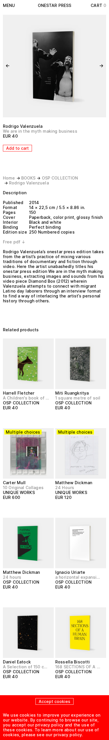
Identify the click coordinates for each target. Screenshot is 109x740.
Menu (9, 5)
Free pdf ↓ (14, 241)
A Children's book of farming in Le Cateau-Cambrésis (26, 397)
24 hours (12, 577)
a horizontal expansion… (78, 577)
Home (9, 177)
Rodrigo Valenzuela (23, 126)
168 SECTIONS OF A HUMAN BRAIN (78, 666)
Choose (14, 508)
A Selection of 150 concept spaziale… (26, 666)
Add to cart (17, 148)
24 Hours (64, 487)
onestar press (55, 5)
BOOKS (28, 177)
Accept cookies (54, 701)
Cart (98, 5)
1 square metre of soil (77, 397)
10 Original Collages (23, 487)
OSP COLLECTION (60, 177)
